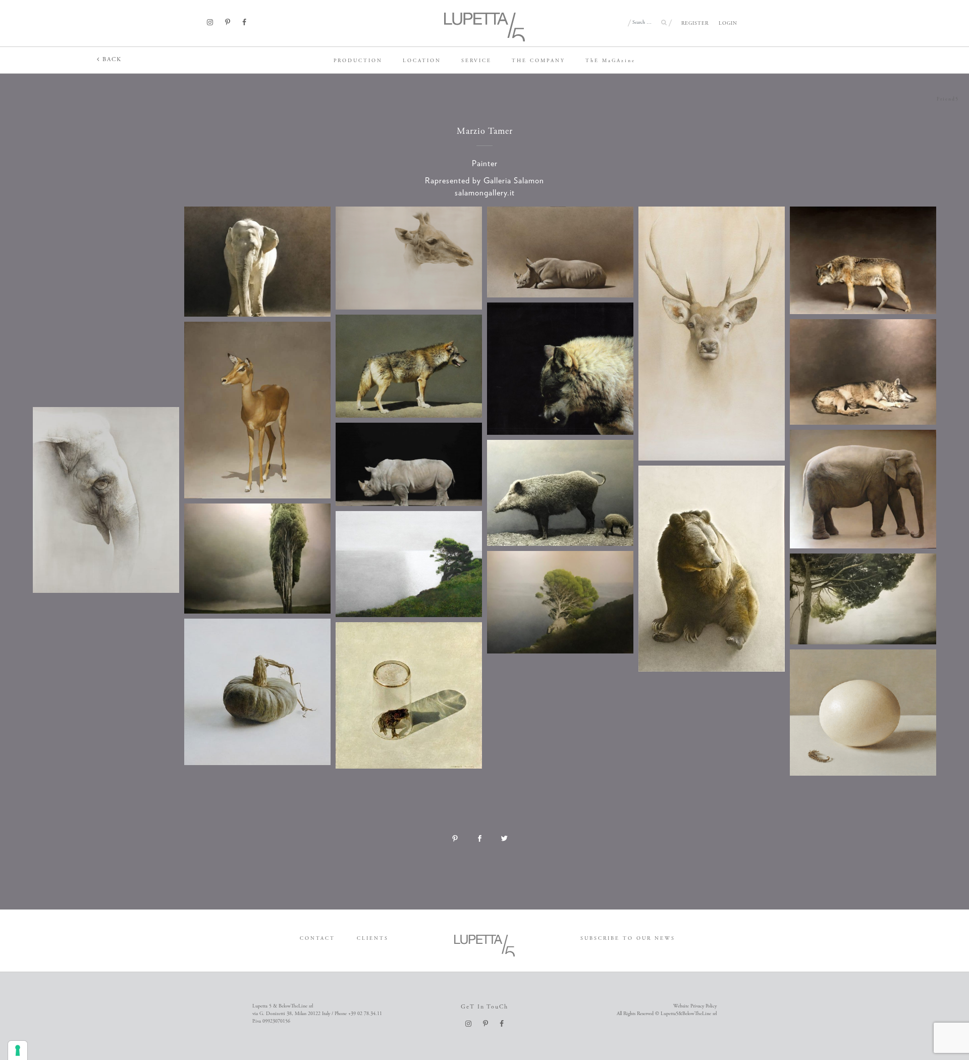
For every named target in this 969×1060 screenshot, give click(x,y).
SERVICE (476, 61)
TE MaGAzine (610, 61)
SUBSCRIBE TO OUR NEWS (627, 938)
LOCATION (422, 61)
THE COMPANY (538, 61)
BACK (111, 59)
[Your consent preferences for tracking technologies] (17, 1050)
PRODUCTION (358, 61)
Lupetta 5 (16, 58)
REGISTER (695, 23)
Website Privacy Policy (695, 1006)
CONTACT (317, 938)
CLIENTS (373, 938)
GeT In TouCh (484, 1007)
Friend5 (948, 99)
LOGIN (728, 23)
